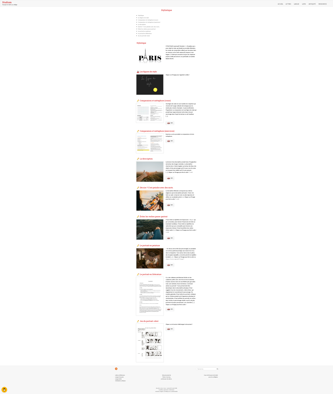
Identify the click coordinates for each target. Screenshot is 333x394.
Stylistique (141, 15)
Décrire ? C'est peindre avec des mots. (149, 27)
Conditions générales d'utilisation (166, 389)
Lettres (288, 4)
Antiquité (312, 4)
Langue (297, 4)
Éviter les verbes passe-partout (147, 29)
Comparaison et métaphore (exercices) (149, 22)
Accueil (280, 4)
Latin (304, 4)
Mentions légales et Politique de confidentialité (166, 391)
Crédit (191, 172)
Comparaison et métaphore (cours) (148, 20)
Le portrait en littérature (145, 33)
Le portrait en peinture (144, 31)
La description (142, 24)
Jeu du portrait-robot (144, 36)
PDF (172, 123)
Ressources (323, 4)
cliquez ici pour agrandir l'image (175, 259)
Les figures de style (143, 18)
